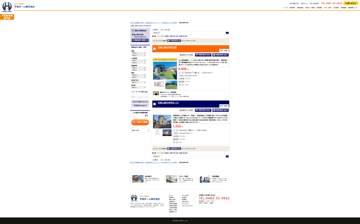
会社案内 (336, 8)
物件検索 (292, 8)
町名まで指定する (140, 37)
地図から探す (172, 199)
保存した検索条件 (314, 3)
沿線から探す (135, 130)
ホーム (170, 195)
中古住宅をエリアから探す (169, 23)
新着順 (167, 36)
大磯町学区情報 (173, 205)
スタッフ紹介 (328, 8)
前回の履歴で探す (294, 3)
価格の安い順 (174, 36)
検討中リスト (304, 3)
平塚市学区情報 (173, 203)
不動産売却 (300, 8)
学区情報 (319, 8)
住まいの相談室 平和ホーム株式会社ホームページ (145, 23)
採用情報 (343, 8)
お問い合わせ (351, 3)
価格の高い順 (183, 36)
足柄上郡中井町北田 (167, 47)
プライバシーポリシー (187, 205)
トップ (286, 8)
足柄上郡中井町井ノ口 (168, 102)
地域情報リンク (352, 8)
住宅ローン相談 (310, 8)
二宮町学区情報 (173, 207)
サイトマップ (185, 203)
